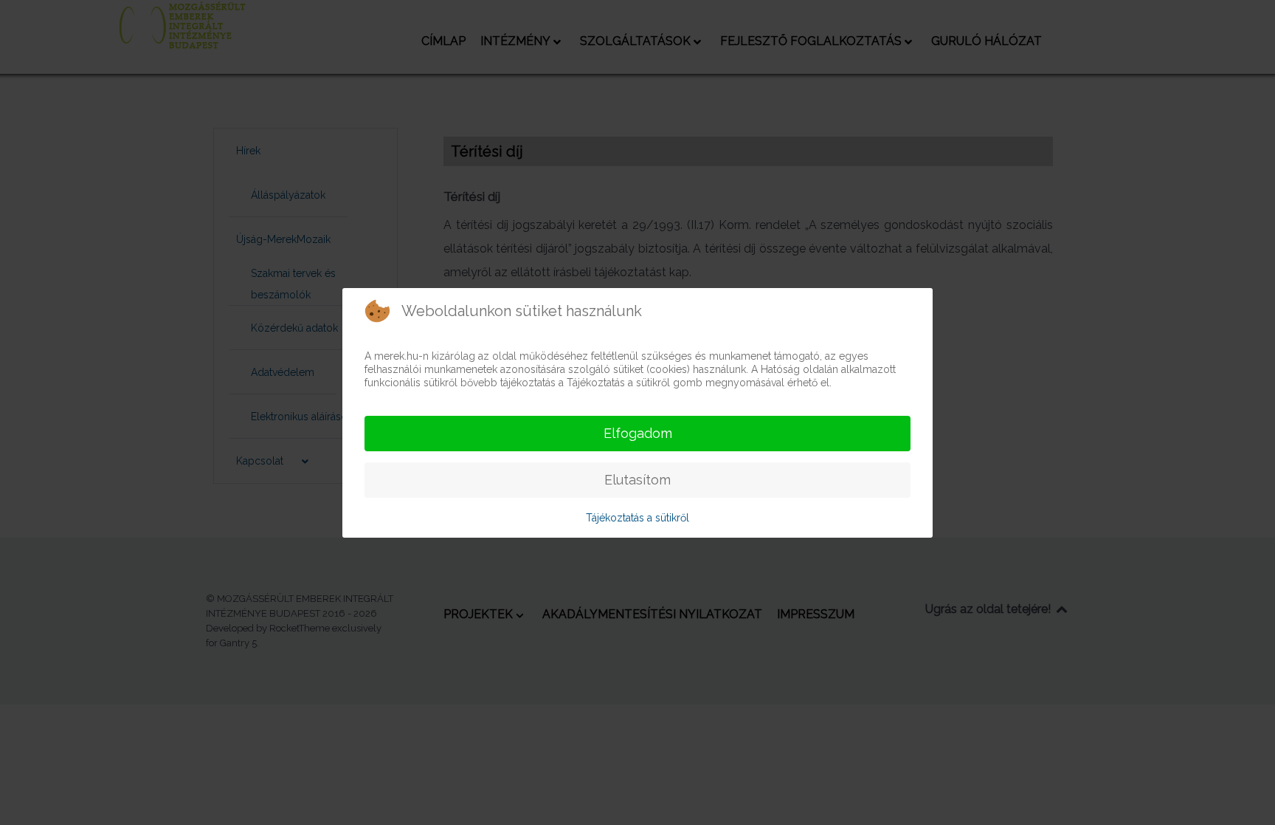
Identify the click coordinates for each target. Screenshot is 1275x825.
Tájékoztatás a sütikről (637, 518)
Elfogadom (638, 433)
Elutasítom (637, 479)
